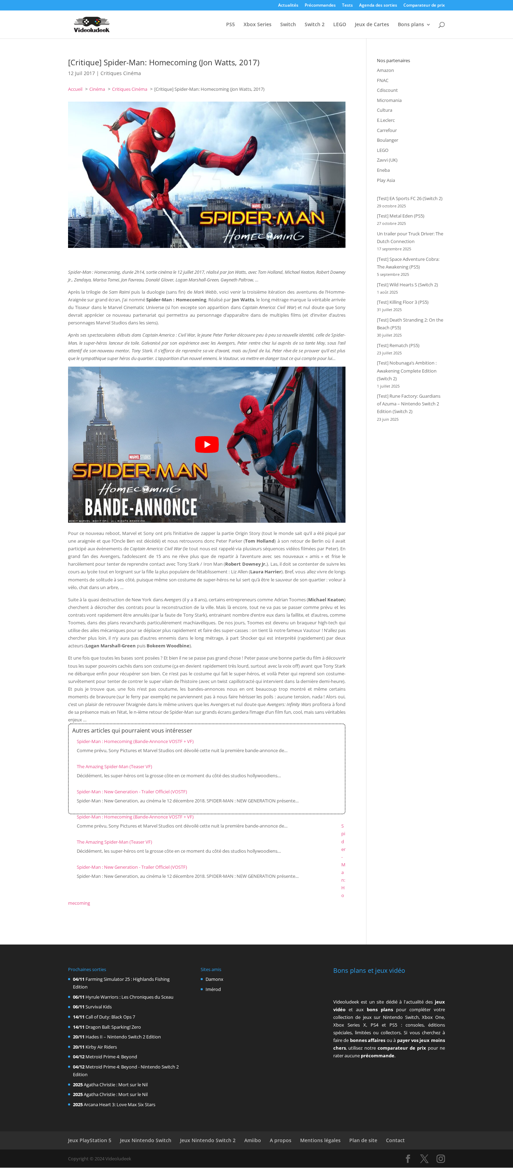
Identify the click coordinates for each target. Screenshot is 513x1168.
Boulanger (387, 140)
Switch (288, 25)
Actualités (288, 5)
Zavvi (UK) (387, 160)
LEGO (339, 25)
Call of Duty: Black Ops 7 (110, 1017)
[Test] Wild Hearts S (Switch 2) (407, 284)
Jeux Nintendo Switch (145, 1140)
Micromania (389, 100)
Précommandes (320, 5)
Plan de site (363, 1140)
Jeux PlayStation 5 (89, 1140)
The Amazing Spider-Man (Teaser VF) (114, 766)
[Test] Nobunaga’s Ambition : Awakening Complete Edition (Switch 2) (407, 370)
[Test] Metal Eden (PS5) (400, 216)
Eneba (383, 170)
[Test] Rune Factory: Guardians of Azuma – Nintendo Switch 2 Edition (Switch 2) (408, 403)
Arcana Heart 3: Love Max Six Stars (119, 1104)
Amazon (385, 70)
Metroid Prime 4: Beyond (111, 1056)
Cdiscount (387, 90)
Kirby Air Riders (101, 1047)
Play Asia (386, 180)
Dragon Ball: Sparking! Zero (113, 1027)
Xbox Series (258, 25)
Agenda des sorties (378, 5)
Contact (395, 1140)
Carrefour (387, 130)
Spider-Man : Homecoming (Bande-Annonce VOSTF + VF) (135, 741)
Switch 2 (315, 25)
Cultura (384, 110)
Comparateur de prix (424, 5)
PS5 (230, 25)
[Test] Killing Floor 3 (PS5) (403, 302)
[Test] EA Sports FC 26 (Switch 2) (410, 198)
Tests (347, 5)
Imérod (213, 989)
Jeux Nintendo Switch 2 (208, 1140)
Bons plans (411, 25)
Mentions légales (320, 1140)
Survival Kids (99, 1007)
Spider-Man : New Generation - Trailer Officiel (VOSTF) (132, 791)
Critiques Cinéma (121, 73)
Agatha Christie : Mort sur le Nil (116, 1084)
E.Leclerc (386, 120)
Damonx (214, 979)
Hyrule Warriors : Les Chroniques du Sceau (129, 997)
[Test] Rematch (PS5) (398, 345)
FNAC (382, 80)
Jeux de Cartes (372, 25)
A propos (280, 1140)
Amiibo (252, 1140)
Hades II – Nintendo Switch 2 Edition (123, 1037)
